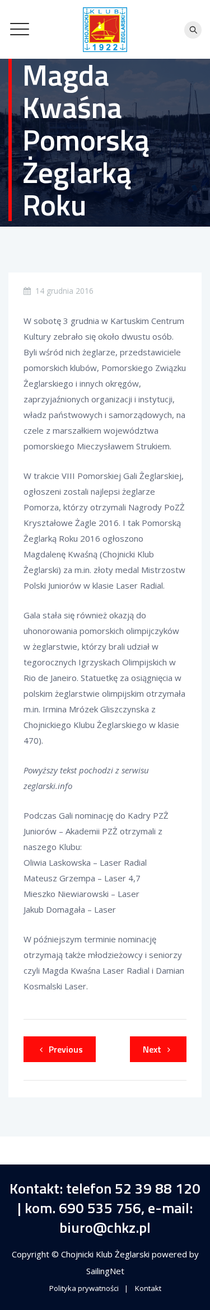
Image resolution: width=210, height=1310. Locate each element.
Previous (66, 1049)
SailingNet (105, 1270)
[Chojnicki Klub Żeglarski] (105, 29)
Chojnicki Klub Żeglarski (106, 1254)
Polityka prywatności (84, 1288)
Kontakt (148, 1288)
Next (152, 1049)
